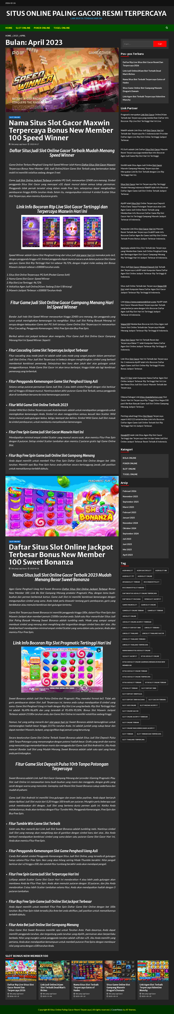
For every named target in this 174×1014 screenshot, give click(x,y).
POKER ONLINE (42, 28)
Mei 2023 (127, 549)
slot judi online (129, 705)
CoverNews (116, 1009)
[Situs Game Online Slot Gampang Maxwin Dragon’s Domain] (120, 971)
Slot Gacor (157, 165)
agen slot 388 (161, 570)
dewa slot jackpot (153, 599)
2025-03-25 (146, 996)
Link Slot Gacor (147, 114)
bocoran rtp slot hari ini (133, 588)
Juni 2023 (127, 544)
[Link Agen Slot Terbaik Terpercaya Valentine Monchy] (153, 971)
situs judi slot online (150, 656)
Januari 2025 (129, 518)
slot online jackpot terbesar (135, 717)
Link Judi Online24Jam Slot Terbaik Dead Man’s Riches (142, 72)
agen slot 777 (128, 576)
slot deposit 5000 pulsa (132, 694)
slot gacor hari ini (85, 255)
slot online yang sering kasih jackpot (138, 728)
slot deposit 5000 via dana (133, 700)
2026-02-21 (14, 996)
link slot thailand (130, 633)
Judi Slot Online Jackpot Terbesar (34, 180)
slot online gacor (130, 711)
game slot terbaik (155, 610)
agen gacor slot (144, 570)
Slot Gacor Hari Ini (155, 130)
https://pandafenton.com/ (151, 397)
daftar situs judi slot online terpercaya (139, 593)
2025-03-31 (113, 996)
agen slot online (145, 576)
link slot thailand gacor (153, 633)
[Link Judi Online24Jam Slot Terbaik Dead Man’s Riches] (53, 971)
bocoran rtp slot (151, 582)
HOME (8, 28)
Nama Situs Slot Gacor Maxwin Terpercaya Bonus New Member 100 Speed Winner (61, 130)
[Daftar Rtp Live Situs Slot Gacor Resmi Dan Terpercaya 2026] (20, 971)
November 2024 (130, 523)
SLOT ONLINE (23, 28)
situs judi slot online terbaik (134, 671)
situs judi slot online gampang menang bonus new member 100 (143, 663)
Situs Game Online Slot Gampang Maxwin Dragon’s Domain (142, 89)
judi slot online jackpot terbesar (136, 622)
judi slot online (129, 616)
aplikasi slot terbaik (131, 582)
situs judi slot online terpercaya (136, 677)
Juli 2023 (127, 539)
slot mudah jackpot (149, 705)
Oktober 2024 (129, 528)
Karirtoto (125, 248)
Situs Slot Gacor (152, 149)
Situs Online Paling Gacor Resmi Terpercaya (86, 13)
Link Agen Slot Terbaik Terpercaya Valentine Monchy (144, 98)
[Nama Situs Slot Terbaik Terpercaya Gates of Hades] (87, 971)
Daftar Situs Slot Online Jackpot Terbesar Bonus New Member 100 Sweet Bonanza (61, 554)
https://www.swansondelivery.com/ (140, 301)
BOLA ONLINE (129, 458)
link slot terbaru (152, 628)
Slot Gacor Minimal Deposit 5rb (144, 267)
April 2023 (128, 555)
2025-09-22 (80, 996)
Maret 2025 (128, 507)
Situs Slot (135, 203)
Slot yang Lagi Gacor (19, 144)
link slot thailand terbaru (133, 639)
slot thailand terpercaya (133, 740)
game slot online (148, 605)
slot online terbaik (130, 722)
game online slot (129, 605)
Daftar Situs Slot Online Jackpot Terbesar (85, 588)
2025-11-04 (47, 996)
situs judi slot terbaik (131, 682)
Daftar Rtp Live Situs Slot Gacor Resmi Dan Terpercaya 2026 (143, 64)
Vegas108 (125, 324)
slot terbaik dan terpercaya (149, 734)
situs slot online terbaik (155, 682)
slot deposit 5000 (149, 688)
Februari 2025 (129, 512)
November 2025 (130, 496)
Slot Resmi (148, 416)
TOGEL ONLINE (62, 28)
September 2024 (131, 533)
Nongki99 (125, 435)
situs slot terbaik (130, 688)
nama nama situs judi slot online (136, 650)
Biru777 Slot (126, 378)
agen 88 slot (127, 570)
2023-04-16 (34, 569)
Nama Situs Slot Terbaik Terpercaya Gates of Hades (144, 81)
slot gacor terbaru (157, 700)
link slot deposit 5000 (131, 628)
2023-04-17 (34, 144)
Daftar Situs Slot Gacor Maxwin (98, 164)
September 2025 (131, 502)
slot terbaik (127, 734)
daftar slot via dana (131, 599)
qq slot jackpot (129, 656)
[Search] (167, 27)
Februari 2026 (129, 491)
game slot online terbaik (133, 610)
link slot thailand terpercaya (135, 645)
